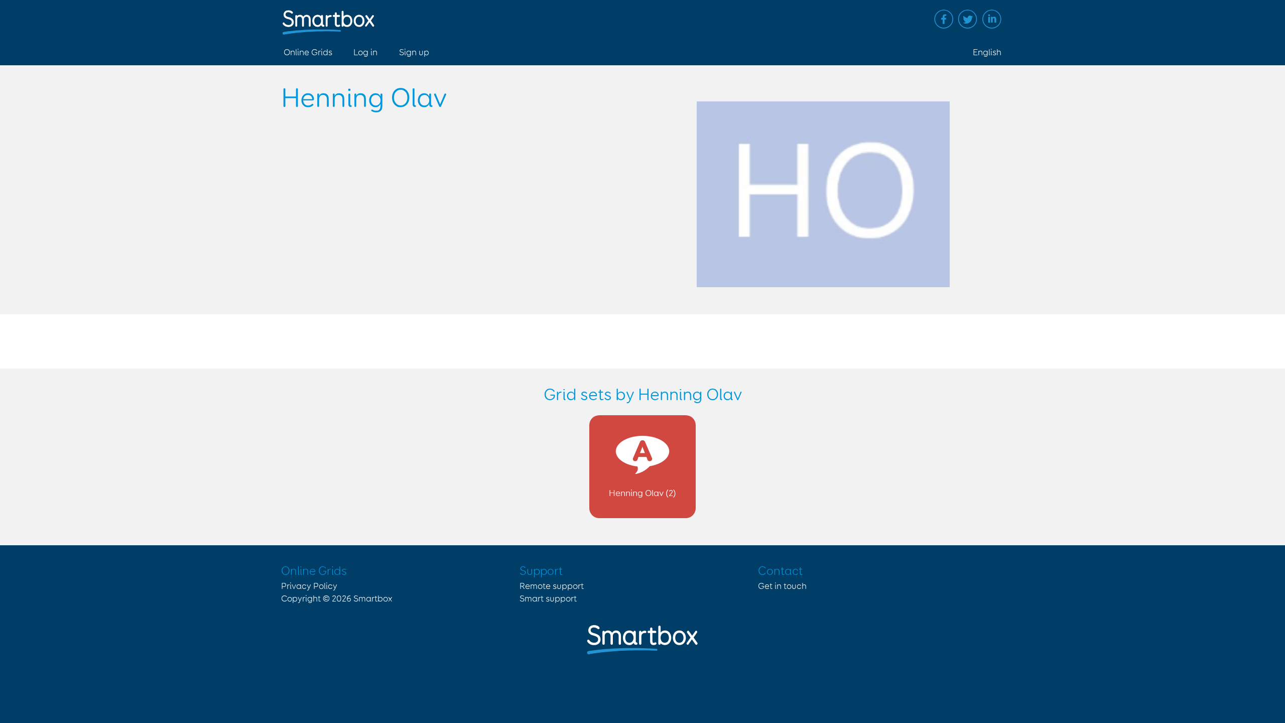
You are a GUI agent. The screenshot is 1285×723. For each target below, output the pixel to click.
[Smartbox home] (328, 17)
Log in (365, 52)
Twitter (968, 19)
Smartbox (373, 599)
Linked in (992, 19)
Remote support (552, 586)
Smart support (548, 599)
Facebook (944, 19)
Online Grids (308, 52)
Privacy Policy (309, 586)
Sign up (414, 52)
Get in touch (782, 586)
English (987, 52)
